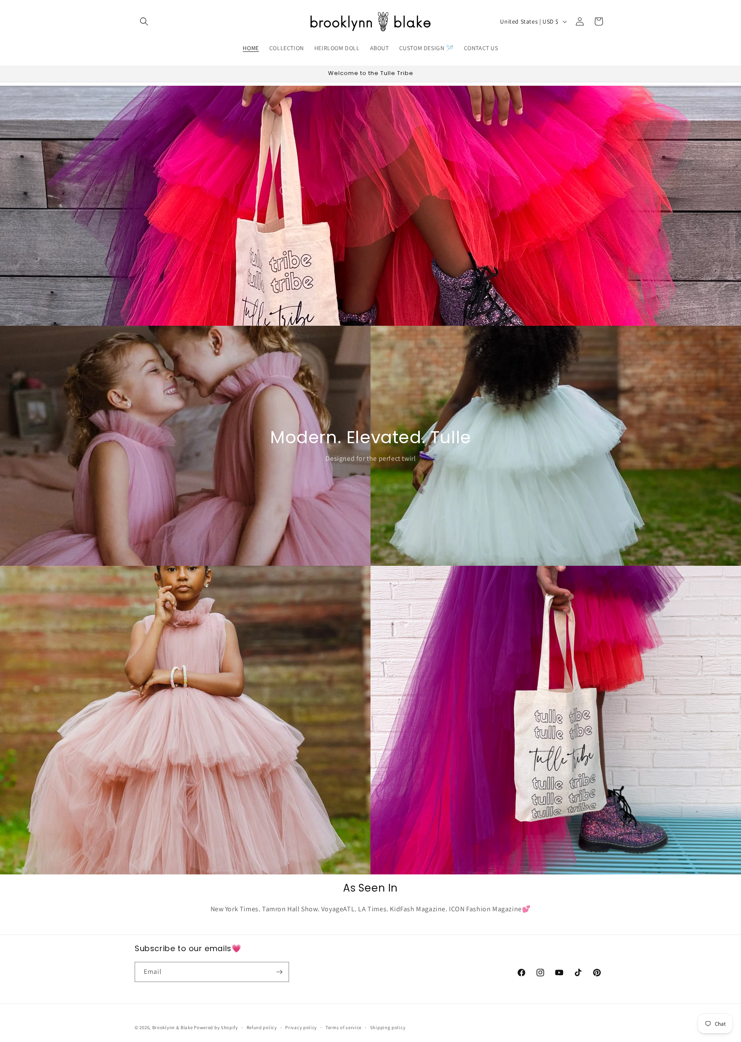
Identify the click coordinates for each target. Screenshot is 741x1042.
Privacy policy (301, 1027)
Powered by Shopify (216, 1027)
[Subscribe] (279, 972)
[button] (144, 21)
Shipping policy (388, 1027)
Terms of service (343, 1027)
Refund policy (262, 1027)
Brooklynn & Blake (172, 1027)
